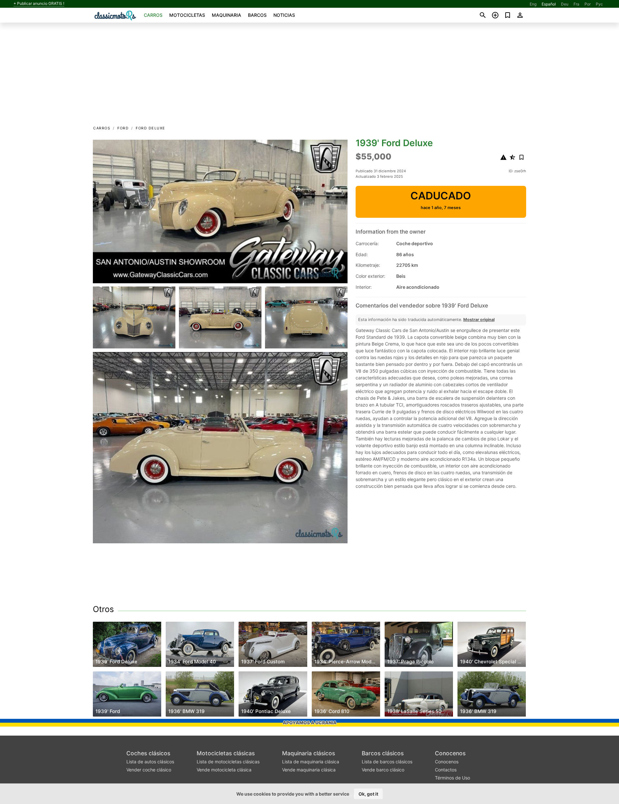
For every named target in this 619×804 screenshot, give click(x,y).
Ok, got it (368, 794)
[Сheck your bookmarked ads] (507, 15)
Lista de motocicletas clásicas (228, 761)
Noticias (284, 15)
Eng (533, 4)
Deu (564, 4)
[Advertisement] (309, 76)
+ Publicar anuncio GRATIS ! (39, 3)
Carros (153, 15)
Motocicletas (187, 15)
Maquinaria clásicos (308, 753)
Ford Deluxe (150, 128)
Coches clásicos (148, 753)
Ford (123, 128)
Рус (599, 4)
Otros (103, 609)
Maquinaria (226, 15)
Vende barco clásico (383, 769)
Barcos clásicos (383, 753)
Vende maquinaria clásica (309, 769)
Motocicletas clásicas (226, 753)
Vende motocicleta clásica (224, 769)
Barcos (257, 15)
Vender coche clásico (148, 769)
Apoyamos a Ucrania (310, 722)
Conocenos (450, 753)
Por (588, 4)
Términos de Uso (452, 777)
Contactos (446, 769)
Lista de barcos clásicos (387, 761)
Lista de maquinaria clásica (310, 761)
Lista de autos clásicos (150, 761)
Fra (576, 4)
